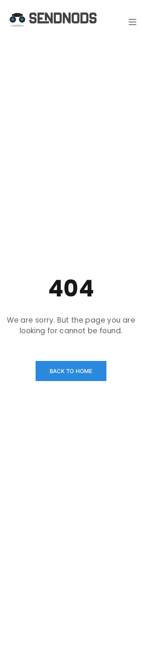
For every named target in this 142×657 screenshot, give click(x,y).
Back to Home (71, 371)
